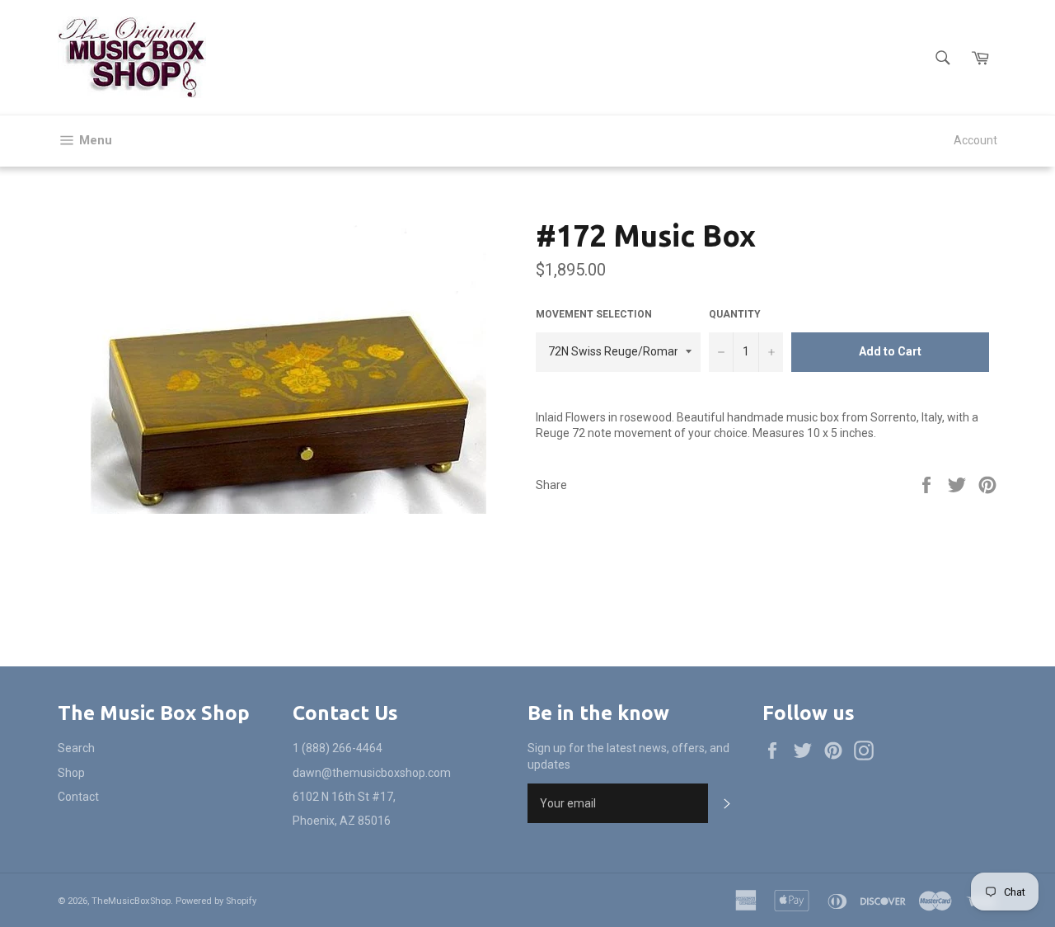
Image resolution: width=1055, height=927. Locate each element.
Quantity (735, 314)
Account (975, 140)
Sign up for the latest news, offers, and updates (628, 755)
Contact (78, 796)
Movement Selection (594, 314)
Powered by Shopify (216, 901)
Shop (71, 772)
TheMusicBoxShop (131, 901)
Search (76, 748)
